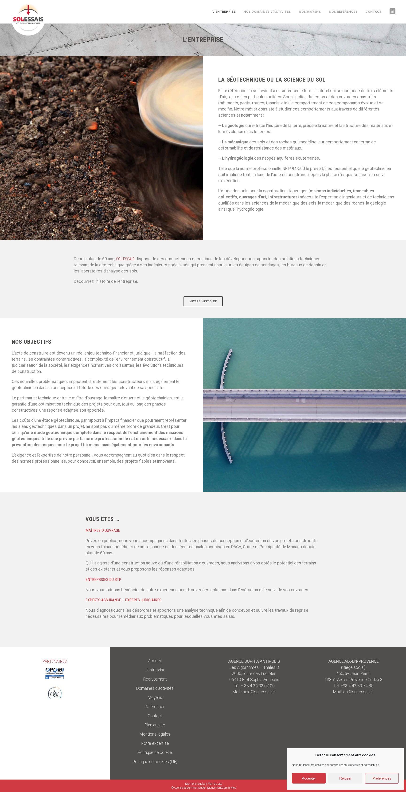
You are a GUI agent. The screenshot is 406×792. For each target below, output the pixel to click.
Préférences (381, 778)
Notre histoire (203, 301)
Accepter (309, 778)
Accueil (155, 660)
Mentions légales (154, 734)
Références (154, 706)
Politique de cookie (155, 752)
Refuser (345, 778)
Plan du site (154, 725)
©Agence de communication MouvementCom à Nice (203, 787)
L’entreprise (154, 670)
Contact (155, 715)
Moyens (155, 697)
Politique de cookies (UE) (155, 761)
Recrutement (155, 679)
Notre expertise (155, 743)
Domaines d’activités (155, 688)
